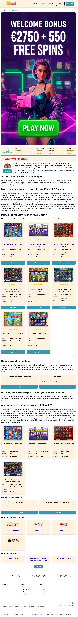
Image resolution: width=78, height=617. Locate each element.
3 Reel (43, 591)
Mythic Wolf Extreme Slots (13, 245)
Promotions (26, 589)
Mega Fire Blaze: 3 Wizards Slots (19, 152)
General (25, 587)
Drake (13, 546)
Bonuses (35, 3)
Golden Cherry (13, 530)
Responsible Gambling (69, 614)
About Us (43, 614)
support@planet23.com (67, 415)
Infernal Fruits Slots (67, 152)
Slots (27, 3)
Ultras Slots (36, 152)
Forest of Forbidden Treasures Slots (13, 290)
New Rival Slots (13, 558)
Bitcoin (51, 3)
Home (6, 10)
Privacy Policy (58, 614)
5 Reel (43, 589)
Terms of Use (50, 614)
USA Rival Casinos (64, 558)
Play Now (70, 3)
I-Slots (43, 587)
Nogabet (63, 530)
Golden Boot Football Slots (38, 245)
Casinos (4, 584)
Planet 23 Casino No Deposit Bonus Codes (38, 559)
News (43, 3)
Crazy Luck (38, 530)
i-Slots (64, 193)
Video (43, 594)
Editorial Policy (35, 614)
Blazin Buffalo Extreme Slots (64, 245)
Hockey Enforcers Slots (51, 152)
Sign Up (60, 3)
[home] (12, 6)
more (74, 357)
